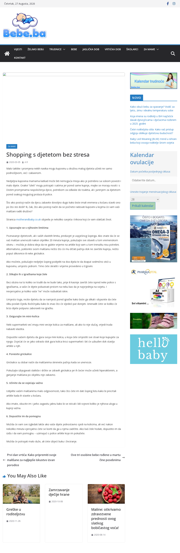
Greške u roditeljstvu (15, 511)
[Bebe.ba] (7, 53)
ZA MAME (149, 49)
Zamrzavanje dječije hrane (59, 492)
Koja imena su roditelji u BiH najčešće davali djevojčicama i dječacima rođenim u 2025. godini (153, 120)
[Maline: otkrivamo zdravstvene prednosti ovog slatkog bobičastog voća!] (106, 487)
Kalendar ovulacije (142, 158)
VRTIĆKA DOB (113, 49)
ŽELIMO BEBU (36, 49)
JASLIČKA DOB (91, 49)
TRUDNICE (55, 49)
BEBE (74, 49)
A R (26, 162)
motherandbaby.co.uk (28, 219)
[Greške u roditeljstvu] (21, 487)
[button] (63, 49)
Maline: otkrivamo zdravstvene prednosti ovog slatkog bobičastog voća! (106, 518)
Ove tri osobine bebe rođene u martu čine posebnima (96, 457)
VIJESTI (18, 49)
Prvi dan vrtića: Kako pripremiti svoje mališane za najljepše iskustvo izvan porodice (31, 460)
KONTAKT (19, 57)
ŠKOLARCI (132, 49)
